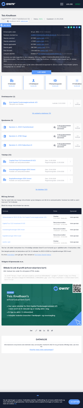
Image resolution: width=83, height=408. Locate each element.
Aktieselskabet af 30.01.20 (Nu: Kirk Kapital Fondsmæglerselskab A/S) (24, 217)
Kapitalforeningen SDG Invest (20, 178)
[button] (61, 4)
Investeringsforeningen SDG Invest (22, 169)
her (15, 404)
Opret (77, 4)
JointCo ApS (40, 38)
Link (69, 27)
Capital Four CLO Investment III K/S (22, 160)
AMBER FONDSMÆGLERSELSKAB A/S (43, 35)
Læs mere (41, 72)
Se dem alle (12, 86)
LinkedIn (74, 27)
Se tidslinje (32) (41, 189)
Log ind (69, 4)
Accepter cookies (75, 402)
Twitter (79, 27)
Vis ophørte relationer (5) (41, 113)
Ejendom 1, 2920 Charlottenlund (21, 127)
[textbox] (41, 278)
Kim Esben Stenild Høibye (43, 255)
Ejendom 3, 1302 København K (20, 145)
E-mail (71, 27)
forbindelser (11, 255)
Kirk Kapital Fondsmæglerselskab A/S (50, 54)
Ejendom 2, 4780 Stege (18, 136)
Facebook (77, 27)
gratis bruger (24, 21)
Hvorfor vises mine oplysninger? (41, 350)
